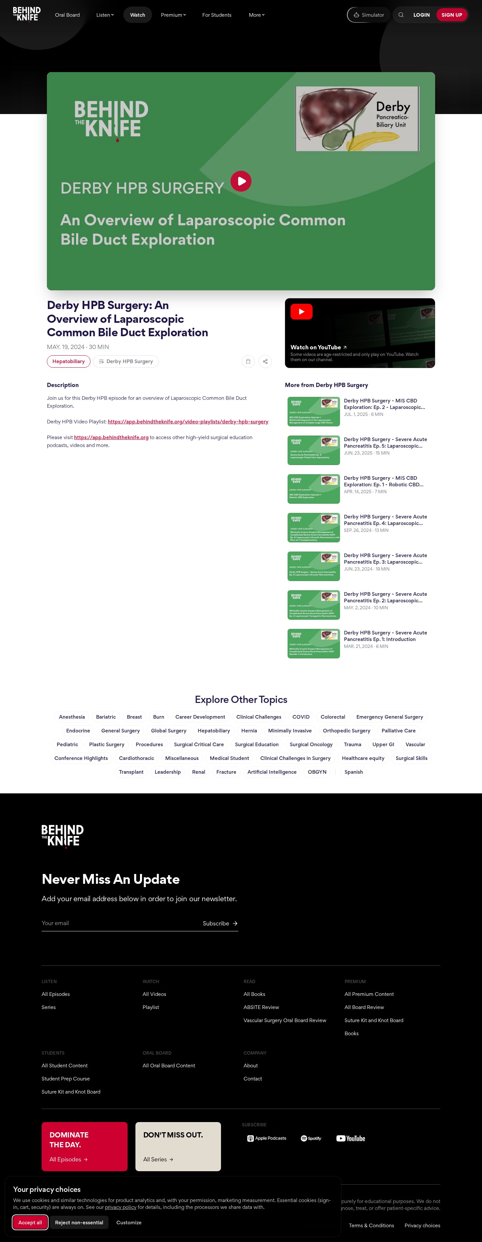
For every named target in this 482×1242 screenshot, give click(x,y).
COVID (301, 717)
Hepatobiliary (68, 361)
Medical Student (229, 758)
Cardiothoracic (136, 758)
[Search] (401, 14)
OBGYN (317, 772)
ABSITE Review (261, 1007)
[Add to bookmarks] (248, 361)
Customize (129, 1222)
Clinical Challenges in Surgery (295, 758)
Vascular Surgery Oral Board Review (285, 1020)
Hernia (249, 731)
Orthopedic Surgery (347, 731)
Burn (158, 717)
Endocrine (78, 731)
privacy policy (120, 1207)
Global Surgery (169, 731)
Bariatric (106, 717)
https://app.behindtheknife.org (111, 437)
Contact (253, 1079)
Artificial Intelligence (272, 772)
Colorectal (333, 717)
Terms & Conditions (371, 1225)
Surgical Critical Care (199, 744)
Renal (198, 772)
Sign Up (452, 15)
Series (49, 1007)
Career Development (200, 717)
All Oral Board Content (169, 1065)
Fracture (226, 772)
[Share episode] (265, 361)
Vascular (415, 744)
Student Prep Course (66, 1079)
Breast (134, 717)
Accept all (30, 1222)
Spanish (354, 772)
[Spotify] (311, 1138)
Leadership (168, 772)
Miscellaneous (182, 758)
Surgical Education (257, 744)
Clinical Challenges (258, 717)
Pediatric (67, 744)
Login (421, 15)
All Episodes (56, 994)
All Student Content (65, 1065)
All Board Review (364, 1007)
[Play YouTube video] (241, 181)
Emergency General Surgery (389, 717)
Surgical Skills (412, 758)
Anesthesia (72, 717)
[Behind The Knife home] (27, 15)
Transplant (131, 772)
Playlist (151, 1007)
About (251, 1065)
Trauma (352, 744)
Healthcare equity (363, 758)
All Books (254, 994)
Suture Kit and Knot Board (374, 1020)
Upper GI (383, 744)
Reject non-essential (79, 1222)
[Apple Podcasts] (266, 1138)
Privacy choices (422, 1225)
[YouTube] (350, 1138)
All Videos (154, 994)
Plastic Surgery (107, 744)
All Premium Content (369, 994)
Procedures (149, 744)
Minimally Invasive (290, 731)
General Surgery (120, 731)
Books (352, 1033)
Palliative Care (399, 731)
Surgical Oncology (311, 744)
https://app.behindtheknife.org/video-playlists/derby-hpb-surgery (188, 421)
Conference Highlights (81, 758)
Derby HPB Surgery (130, 361)
